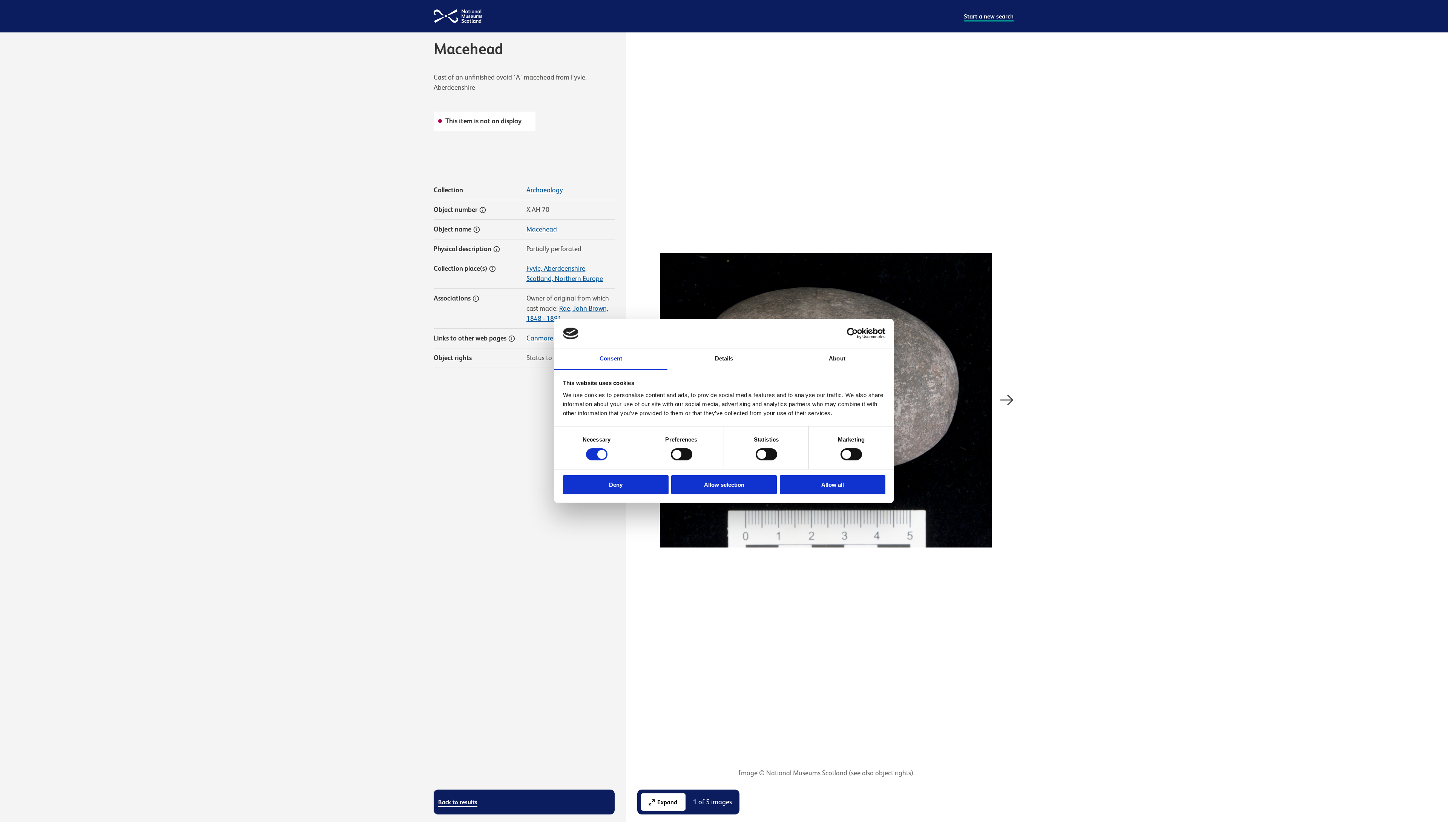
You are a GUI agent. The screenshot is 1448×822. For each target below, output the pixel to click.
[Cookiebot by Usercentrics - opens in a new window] (852, 333)
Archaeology (544, 190)
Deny (616, 485)
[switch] (681, 454)
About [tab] (837, 358)
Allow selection (724, 485)
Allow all (832, 485)
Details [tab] (724, 358)
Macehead (541, 229)
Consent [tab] (611, 358)
